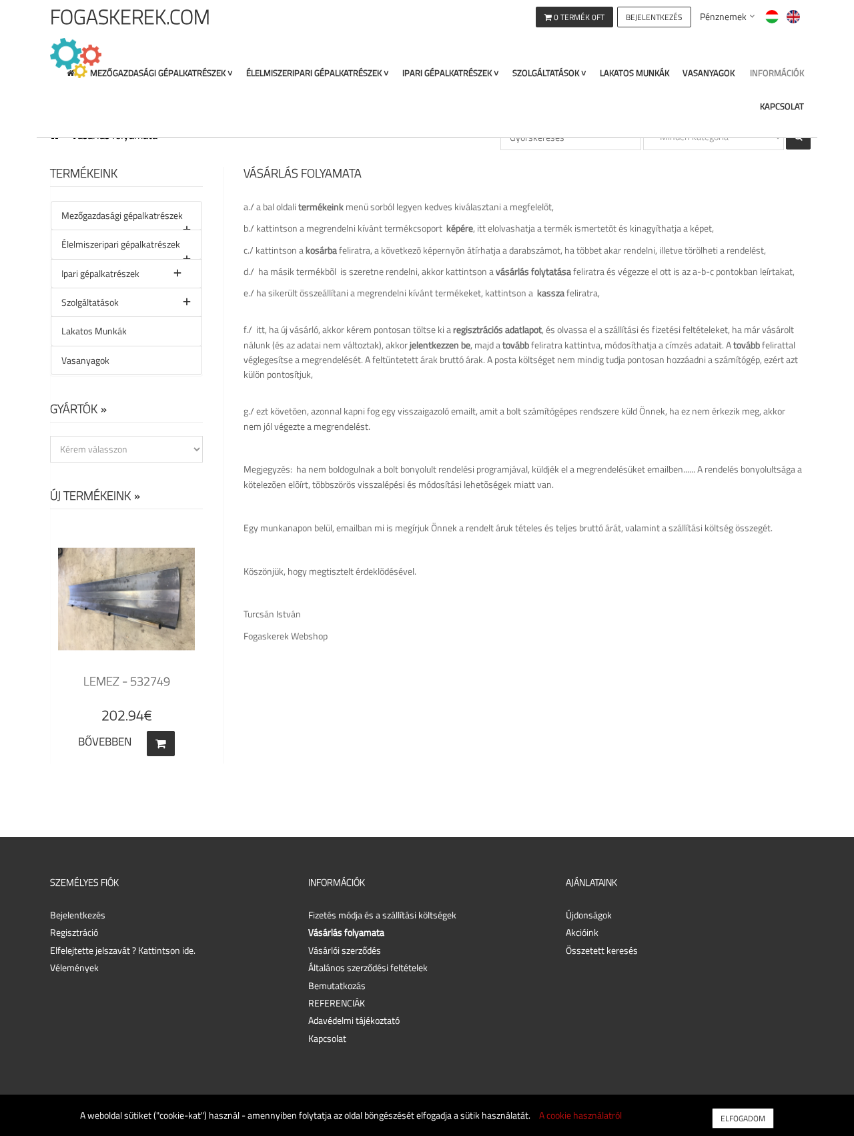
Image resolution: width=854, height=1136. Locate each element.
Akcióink (582, 932)
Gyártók (73, 409)
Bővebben (104, 741)
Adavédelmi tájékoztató (354, 1020)
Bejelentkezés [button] (77, 915)
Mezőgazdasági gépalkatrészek (122, 215)
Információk (777, 73)
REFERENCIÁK (336, 1003)
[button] (654, 16)
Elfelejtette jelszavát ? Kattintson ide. (122, 950)
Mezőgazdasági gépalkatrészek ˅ (161, 73)
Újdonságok (589, 915)
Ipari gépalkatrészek (100, 273)
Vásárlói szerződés (344, 950)
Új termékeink (90, 496)
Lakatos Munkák (634, 73)
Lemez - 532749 (126, 681)
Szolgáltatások (90, 302)
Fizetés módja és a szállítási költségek (382, 915)
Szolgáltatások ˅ (549, 73)
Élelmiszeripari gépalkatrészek (120, 244)
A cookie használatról (580, 1115)
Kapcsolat (782, 106)
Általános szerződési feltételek (368, 967)
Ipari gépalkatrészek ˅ (450, 73)
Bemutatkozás (337, 985)
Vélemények (74, 967)
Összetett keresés (602, 950)
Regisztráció (74, 932)
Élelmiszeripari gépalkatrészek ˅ (317, 73)
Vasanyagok (709, 73)
